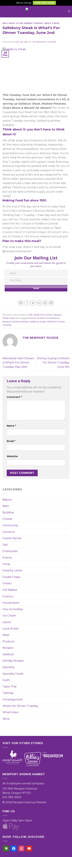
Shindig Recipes (13, 660)
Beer (6, 506)
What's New (11, 712)
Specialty (9, 667)
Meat (6, 635)
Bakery (7, 499)
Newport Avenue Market (15, 321)
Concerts (9, 531)
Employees (10, 551)
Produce (8, 641)
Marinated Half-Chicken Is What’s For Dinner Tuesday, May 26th (18, 362)
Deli (5, 544)
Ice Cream (9, 615)
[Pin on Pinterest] (45, 303)
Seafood (8, 654)
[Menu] (69, 11)
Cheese (7, 518)
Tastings (8, 692)
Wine (6, 718)
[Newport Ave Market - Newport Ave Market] (36, 11)
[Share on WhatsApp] (21, 303)
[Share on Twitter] (33, 303)
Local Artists (10, 628)
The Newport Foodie (44, 42)
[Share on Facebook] (27, 303)
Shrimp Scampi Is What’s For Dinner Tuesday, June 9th (53, 362)
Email (11, 441)
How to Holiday (13, 609)
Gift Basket (10, 589)
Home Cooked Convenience (44, 318)
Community (10, 525)
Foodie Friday (11, 577)
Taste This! (9, 686)
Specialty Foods (13, 673)
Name (11, 425)
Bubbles (8, 512)
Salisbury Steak (37, 321)
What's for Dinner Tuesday (20, 706)
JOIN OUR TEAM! (44, 3)
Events (7, 557)
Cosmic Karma (12, 538)
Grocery (8, 596)
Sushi (6, 680)
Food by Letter (12, 570)
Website (12, 456)
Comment (14, 397)
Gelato (7, 583)
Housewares (11, 602)
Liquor (7, 622)
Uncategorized (13, 699)
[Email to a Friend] (39, 303)
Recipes (8, 647)
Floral (6, 564)
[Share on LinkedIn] (51, 303)
